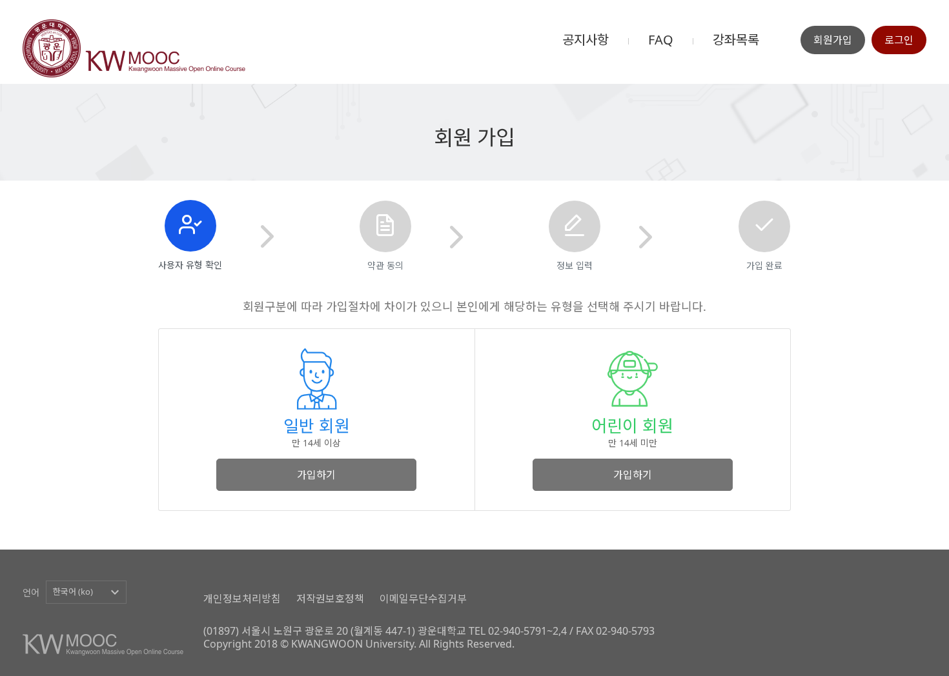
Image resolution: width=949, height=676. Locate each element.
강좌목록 (736, 39)
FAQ (660, 39)
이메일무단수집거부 (423, 598)
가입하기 (316, 475)
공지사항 (585, 39)
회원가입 (832, 40)
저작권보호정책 (330, 598)
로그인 (898, 40)
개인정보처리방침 (242, 598)
